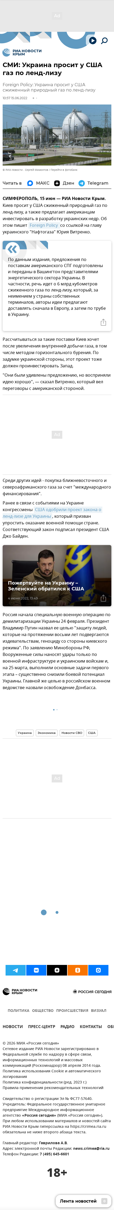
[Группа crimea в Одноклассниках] (78, 970)
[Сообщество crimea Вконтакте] (36, 970)
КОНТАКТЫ (91, 1027)
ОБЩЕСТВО (43, 1011)
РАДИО (67, 1027)
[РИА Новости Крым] (21, 52)
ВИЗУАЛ (98, 1011)
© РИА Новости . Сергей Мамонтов (25, 170)
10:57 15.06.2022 (15, 98)
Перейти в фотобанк (64, 170)
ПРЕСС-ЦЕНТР (41, 1027)
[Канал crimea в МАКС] (98, 970)
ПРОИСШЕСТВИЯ (72, 1011)
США (92, 733)
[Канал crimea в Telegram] (16, 970)
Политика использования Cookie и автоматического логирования (52, 1074)
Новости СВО (72, 733)
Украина (25, 733)
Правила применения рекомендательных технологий (53, 1088)
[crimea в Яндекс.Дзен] (57, 970)
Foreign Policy (44, 225)
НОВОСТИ (13, 1027)
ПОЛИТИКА (18, 1011)
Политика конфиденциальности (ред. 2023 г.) (44, 1083)
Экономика (47, 733)
